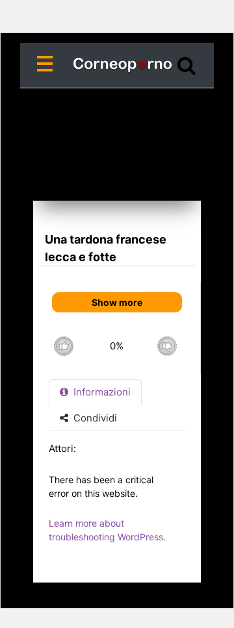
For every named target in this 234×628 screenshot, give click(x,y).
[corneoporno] (117, 66)
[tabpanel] (117, 499)
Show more (117, 302)
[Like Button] (63, 345)
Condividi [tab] (94, 418)
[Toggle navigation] (47, 65)
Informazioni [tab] (101, 392)
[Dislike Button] (166, 345)
